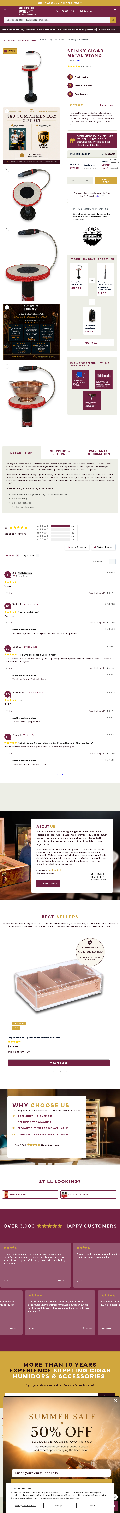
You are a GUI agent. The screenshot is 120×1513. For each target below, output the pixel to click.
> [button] (68, 774)
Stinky (80, 60)
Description (21, 452)
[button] (5, 11)
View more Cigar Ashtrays (20, 40)
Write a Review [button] (105, 547)
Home (43, 40)
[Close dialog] (116, 1401)
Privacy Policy (72, 1498)
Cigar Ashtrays (56, 40)
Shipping (114, 159)
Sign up (106, 1396)
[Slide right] (66, 1071)
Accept (58, 1505)
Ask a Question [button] (78, 547)
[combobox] (60, 20)
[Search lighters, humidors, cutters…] (113, 20)
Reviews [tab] (10, 555)
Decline (91, 1505)
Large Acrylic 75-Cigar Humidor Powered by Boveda (34, 1037)
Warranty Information (98, 452)
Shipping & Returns (60, 452)
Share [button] (11, 593)
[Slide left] (53, 1071)
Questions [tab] (29, 555)
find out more (48, 883)
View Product (58, 1062)
